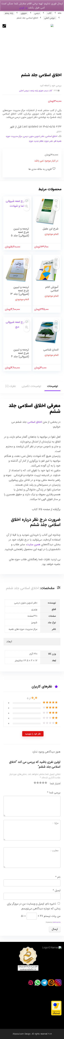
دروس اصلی (49, 18)
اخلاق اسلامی (51, 136)
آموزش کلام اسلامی (51, 289)
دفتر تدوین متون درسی (33, 136)
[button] (4, 26)
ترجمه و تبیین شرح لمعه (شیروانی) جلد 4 (20, 353)
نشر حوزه (49, 141)
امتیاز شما (55, 783)
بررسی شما (53, 793)
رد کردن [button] (23, 8)
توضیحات (52, 386)
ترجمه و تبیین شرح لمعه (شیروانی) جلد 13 (19, 290)
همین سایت (33, 544)
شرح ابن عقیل (50, 229)
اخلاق (58, 131)
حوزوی (24, 13)
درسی (37, 13)
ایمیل (56, 890)
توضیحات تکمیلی (31, 386)
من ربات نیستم (52, 916)
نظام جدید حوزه (36, 141)
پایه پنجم (9, 13)
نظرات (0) (10, 386)
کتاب (49, 13)
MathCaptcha (56, 922)
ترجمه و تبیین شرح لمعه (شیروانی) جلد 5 (20, 232)
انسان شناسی (50, 349)
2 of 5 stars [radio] (36, 782)
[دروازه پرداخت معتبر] (56, 1002)
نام (57, 877)
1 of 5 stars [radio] (35, 782)
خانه (59, 13)
